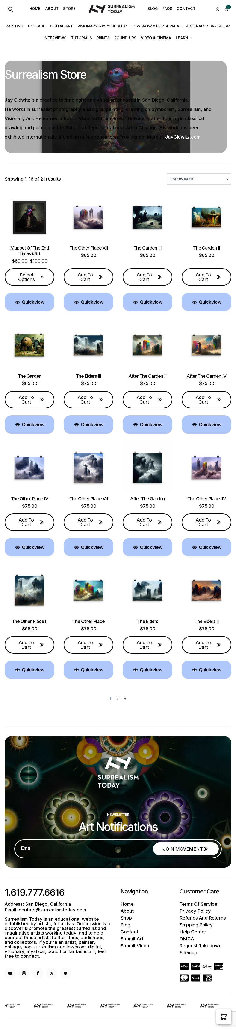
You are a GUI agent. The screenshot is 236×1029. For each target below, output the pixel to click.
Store (69, 9)
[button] (223, 1016)
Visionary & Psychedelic (102, 26)
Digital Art (61, 26)
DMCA (187, 938)
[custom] (65, 973)
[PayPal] (195, 966)
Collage (36, 26)
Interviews (55, 38)
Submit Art (132, 938)
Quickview (33, 302)
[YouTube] (10, 973)
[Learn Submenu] (190, 38)
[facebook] (37, 973)
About (52, 9)
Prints (103, 38)
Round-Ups (125, 38)
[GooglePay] (207, 966)
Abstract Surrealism (208, 26)
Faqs (167, 9)
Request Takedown (201, 945)
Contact (186, 9)
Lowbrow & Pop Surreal (156, 26)
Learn (182, 38)
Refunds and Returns (203, 918)
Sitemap (188, 952)
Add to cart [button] (85, 277)
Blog (153, 9)
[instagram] (24, 973)
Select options (26, 277)
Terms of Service (198, 904)
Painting (14, 26)
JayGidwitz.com (183, 137)
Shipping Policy (196, 925)
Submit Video (135, 945)
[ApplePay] (218, 966)
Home (35, 9)
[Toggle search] (11, 9)
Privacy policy (195, 911)
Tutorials (81, 38)
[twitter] (51, 973)
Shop (126, 918)
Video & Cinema (156, 38)
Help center (193, 931)
